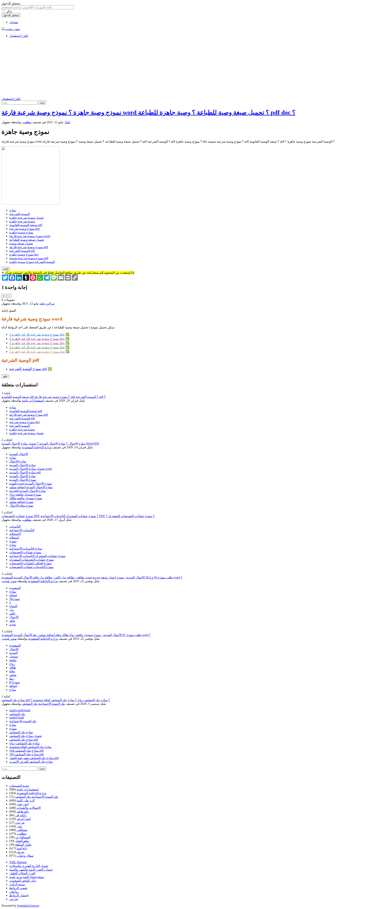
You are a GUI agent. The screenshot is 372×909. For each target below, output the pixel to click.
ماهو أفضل (22, 841)
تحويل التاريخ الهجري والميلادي (28, 866)
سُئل (67, 122)
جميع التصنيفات (19, 785)
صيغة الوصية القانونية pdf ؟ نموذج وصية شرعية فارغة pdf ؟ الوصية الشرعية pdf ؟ (54, 397)
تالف (12, 613)
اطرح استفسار (18, 35)
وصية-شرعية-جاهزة (22, 221)
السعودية (15, 588)
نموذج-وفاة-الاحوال (21, 505)
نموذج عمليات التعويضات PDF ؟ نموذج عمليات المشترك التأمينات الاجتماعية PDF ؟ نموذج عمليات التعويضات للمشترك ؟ (78, 516)
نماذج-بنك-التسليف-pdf (23, 739)
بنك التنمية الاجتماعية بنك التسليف (43, 703)
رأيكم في (21, 815)
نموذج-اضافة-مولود (21, 502)
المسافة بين (22, 837)
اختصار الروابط (18, 895)
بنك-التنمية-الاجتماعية (22, 721)
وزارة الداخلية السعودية (37, 447)
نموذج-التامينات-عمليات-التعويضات (31, 567)
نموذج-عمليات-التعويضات (25, 552)
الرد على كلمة (25, 800)
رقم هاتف (23, 811)
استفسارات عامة (33, 400)
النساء (13, 606)
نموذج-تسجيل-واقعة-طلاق (25, 498)
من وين (20, 822)
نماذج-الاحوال (17, 461)
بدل (11, 609)
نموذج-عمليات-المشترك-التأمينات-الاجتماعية (37, 556)
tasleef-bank (16, 717)
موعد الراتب (17, 884)
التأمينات (15, 526)
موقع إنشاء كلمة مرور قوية (26, 877)
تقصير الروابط (18, 888)
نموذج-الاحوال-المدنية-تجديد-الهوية (30, 483)
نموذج (13, 541)
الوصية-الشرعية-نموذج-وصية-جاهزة (32, 261)
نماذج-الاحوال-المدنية (22, 465)
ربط (12, 678)
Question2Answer (28, 905)
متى (19, 826)
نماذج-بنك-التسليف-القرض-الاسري (31, 761)
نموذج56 (14, 599)
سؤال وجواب (25, 855)
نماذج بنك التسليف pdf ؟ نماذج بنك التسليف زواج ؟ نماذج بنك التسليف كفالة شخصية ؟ (56, 700)
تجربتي (13, 899)
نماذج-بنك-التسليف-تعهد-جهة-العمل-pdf (34, 758)
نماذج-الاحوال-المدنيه (22, 476)
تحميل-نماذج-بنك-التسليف (25, 736)
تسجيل (13, 22)
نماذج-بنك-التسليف (21, 732)
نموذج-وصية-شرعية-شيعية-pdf (28, 258)
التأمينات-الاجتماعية (21, 530)
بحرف (20, 852)
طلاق (12, 667)
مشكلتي (22, 830)
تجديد (12, 624)
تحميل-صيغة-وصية (21, 243)
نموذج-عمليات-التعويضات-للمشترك (31, 559)
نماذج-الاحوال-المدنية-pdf (25, 472)
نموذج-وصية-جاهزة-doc (24, 254)
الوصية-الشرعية (19, 214)
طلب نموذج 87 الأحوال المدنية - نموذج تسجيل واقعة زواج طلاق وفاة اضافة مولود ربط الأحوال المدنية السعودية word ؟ (76, 635)
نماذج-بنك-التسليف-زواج (24, 743)
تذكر (9, 11)
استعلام (14, 537)
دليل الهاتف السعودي (22, 880)
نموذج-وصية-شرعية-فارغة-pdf (28, 247)
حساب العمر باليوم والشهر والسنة (31, 869)
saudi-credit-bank (19, 710)
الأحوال (13, 617)
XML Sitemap (18, 862)
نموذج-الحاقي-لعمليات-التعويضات (30, 563)
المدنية (13, 652)
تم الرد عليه (47, 303)
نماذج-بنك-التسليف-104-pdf (26, 750)
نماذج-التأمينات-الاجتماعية (25, 548)
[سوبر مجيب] (11, 29)
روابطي (14, 891)
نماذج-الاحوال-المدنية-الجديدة (27, 490)
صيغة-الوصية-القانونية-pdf (25, 225)
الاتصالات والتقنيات (29, 807)
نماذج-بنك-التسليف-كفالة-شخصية (30, 747)
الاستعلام (15, 533)
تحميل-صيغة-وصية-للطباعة (26, 239)
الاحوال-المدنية (18, 454)
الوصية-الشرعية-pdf (22, 250)
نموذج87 (14, 682)
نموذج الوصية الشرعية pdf (28, 369)
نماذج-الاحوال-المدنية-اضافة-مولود (31, 487)
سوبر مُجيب (9, 581)
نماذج (12, 210)
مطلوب (27, 122)
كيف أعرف (24, 818)
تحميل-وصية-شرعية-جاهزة (26, 217)
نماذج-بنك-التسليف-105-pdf (26, 754)
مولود (12, 675)
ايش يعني (23, 804)
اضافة (13, 595)
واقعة (12, 660)
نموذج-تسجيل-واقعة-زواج (25, 494)
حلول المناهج (23, 844)
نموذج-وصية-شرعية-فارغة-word (29, 236)
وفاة (12, 671)
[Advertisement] (186, 68)
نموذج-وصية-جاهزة (21, 232)
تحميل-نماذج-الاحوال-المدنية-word (30, 468)
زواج (12, 663)
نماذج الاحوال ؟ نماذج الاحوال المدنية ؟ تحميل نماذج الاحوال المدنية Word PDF (50, 443)
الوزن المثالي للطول (22, 873)
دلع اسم (22, 848)
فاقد (12, 620)
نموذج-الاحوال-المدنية (22, 479)
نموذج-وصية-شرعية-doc (24, 228)
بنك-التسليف (17, 714)
